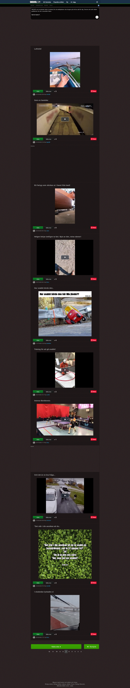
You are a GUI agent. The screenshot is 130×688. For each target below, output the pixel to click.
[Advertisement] (65, 33)
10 (56, 651)
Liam (48, 231)
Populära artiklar (59, 2)
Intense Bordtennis (42, 401)
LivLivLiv (49, 520)
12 (49, 651)
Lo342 (48, 395)
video (51, 5)
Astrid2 (48, 94)
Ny (67, 2)
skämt (32, 5)
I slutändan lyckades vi (44, 592)
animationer (39, 5)
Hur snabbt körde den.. (44, 288)
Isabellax (49, 343)
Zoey (48, 442)
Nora (48, 282)
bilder (46, 5)
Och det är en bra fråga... (44, 475)
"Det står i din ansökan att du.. (47, 526)
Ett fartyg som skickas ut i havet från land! (52, 185)
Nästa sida (56, 646)
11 (53, 651)
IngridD (48, 142)
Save (94, 91)
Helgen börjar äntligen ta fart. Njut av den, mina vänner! (57, 237)
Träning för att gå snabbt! (45, 349)
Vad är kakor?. (35, 14)
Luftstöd (37, 49)
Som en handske (41, 100)
